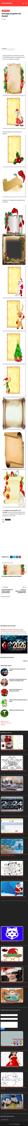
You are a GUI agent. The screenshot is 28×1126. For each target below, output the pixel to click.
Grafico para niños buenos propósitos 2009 (12, 833)
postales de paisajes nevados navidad (11, 791)
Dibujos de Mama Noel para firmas (10, 1067)
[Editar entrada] (3, 521)
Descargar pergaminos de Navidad (11, 576)
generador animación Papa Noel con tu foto (13, 896)
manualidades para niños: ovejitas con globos (13, 1109)
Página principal (4, 721)
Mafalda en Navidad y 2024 (16, 710)
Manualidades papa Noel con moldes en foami (13, 750)
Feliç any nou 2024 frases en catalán (10, 812)
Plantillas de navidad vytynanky (10, 941)
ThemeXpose (17, 1124)
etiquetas (3, 724)
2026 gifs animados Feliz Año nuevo (12, 630)
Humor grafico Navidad (7, 1003)
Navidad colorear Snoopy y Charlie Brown (12, 876)
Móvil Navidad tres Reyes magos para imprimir (13, 771)
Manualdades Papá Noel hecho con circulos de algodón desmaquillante (13, 855)
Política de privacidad (6, 723)
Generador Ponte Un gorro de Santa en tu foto (14, 982)
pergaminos (5, 10)
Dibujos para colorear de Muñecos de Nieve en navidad (13, 1088)
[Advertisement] (14, 34)
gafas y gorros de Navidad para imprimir (12, 962)
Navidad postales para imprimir (9, 1046)
